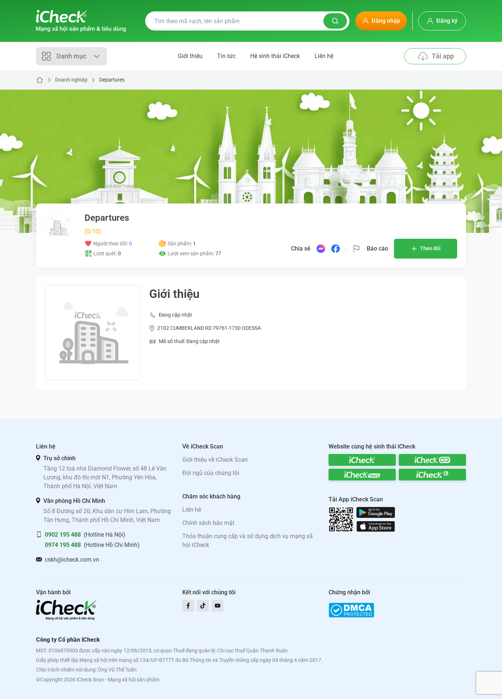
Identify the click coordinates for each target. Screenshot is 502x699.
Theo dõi (430, 248)
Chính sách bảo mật (208, 522)
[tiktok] (203, 606)
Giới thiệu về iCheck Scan (215, 459)
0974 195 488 (63, 544)
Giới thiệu (190, 56)
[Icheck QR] (432, 460)
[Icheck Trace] (362, 474)
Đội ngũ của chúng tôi (210, 472)
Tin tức (226, 56)
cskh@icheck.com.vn (72, 559)
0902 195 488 (63, 534)
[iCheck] (362, 460)
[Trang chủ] (81, 21)
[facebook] (188, 606)
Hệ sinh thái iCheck (275, 56)
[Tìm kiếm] (335, 21)
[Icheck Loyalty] (432, 474)
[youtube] (217, 606)
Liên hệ (324, 56)
